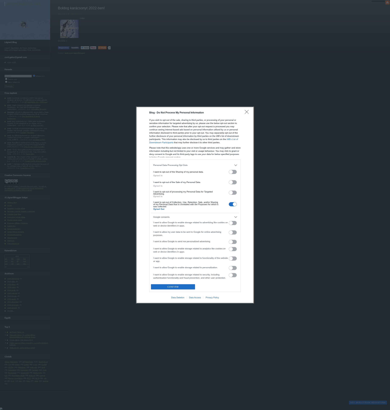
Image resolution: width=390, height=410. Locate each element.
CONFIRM (173, 287)
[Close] (248, 113)
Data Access (195, 297)
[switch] (233, 172)
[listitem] (195, 165)
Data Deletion (177, 297)
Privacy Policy (212, 297)
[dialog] (195, 205)
